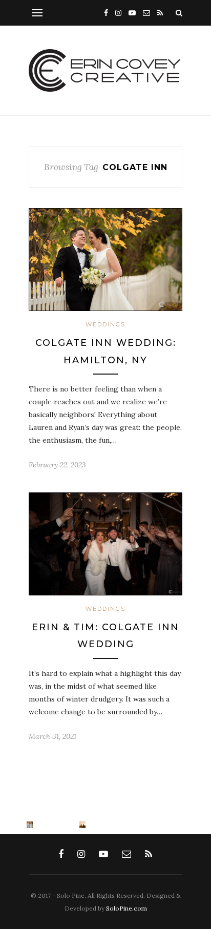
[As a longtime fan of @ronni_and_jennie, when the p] (82, 824)
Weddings (105, 324)
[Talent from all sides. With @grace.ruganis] (3, 824)
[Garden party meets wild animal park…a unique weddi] (56, 824)
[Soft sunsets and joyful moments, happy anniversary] (30, 824)
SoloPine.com (126, 908)
